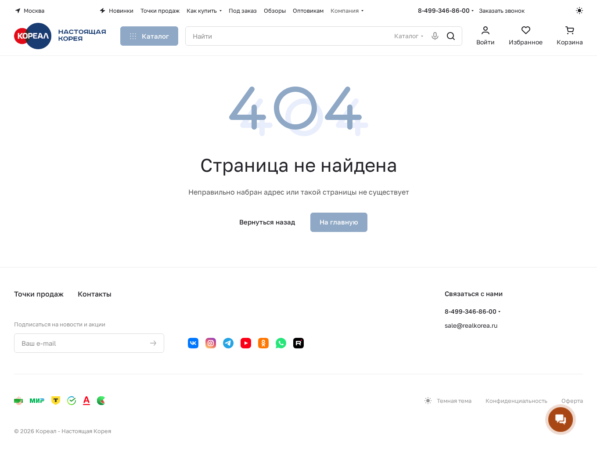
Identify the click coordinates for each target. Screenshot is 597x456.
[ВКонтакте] (193, 343)
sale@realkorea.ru (471, 325)
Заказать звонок (502, 10)
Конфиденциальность (516, 400)
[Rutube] (298, 343)
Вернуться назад (267, 222)
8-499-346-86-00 (444, 10)
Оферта (572, 400)
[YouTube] (246, 343)
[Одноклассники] (263, 343)
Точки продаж (39, 294)
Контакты (94, 294)
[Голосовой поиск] (435, 36)
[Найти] (450, 36)
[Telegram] (228, 343)
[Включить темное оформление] (579, 10)
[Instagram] (210, 343)
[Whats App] (281, 343)
